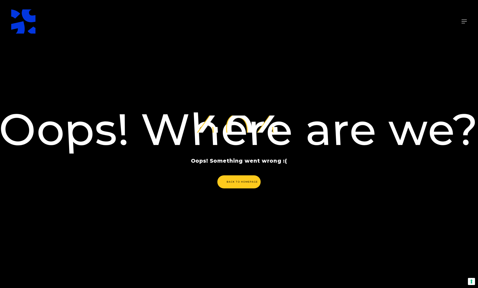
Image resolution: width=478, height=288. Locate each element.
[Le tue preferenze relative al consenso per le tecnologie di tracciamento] (471, 281)
